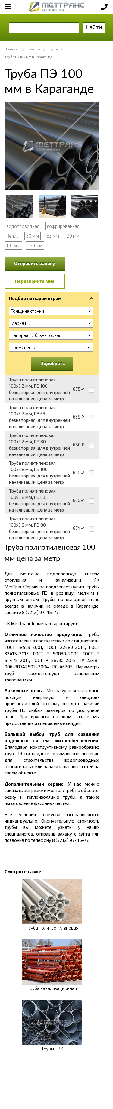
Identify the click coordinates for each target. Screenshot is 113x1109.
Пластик (33, 49)
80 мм (73, 235)
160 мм (35, 245)
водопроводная (22, 226)
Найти (94, 27)
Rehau (12, 235)
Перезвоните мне (35, 281)
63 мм (52, 235)
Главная (12, 49)
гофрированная (63, 226)
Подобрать (52, 363)
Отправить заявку (34, 263)
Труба (53, 49)
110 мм (13, 245)
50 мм (32, 235)
